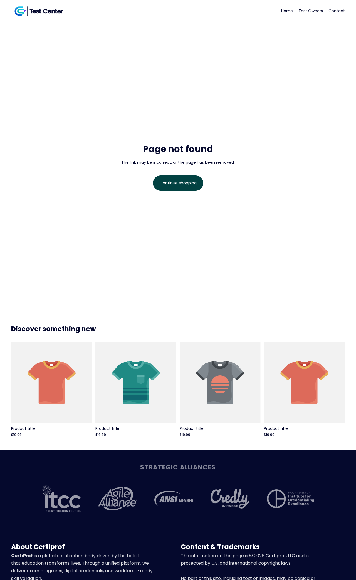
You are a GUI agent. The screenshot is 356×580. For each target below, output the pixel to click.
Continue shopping (178, 183)
